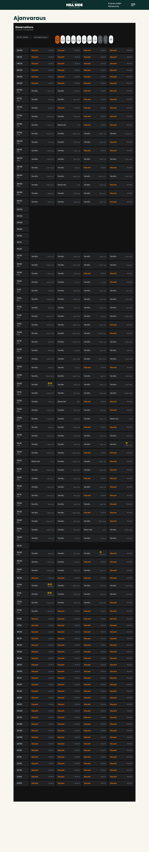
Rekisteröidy (113, 6)
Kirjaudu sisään (114, 3)
